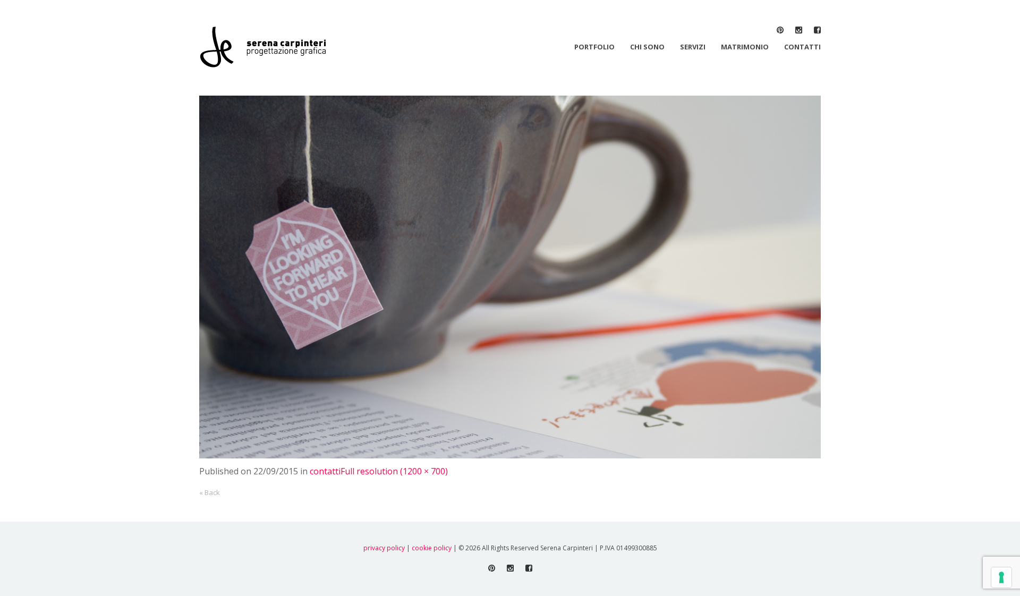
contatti (325, 471)
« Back (209, 492)
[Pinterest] (780, 30)
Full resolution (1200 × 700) (394, 471)
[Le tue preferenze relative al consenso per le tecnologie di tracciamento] (1001, 577)
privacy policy (384, 547)
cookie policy (432, 547)
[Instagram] (798, 30)
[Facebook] (817, 30)
